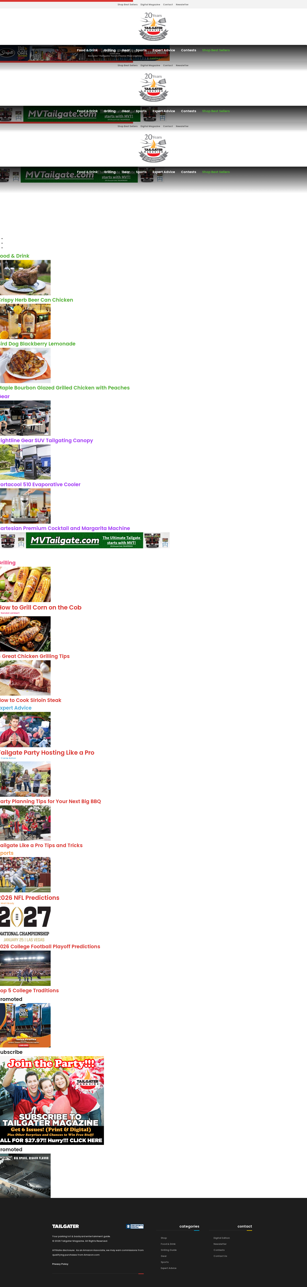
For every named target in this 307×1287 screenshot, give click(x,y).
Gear (126, 50)
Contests (188, 50)
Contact (168, 4)
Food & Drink (87, 50)
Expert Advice (164, 50)
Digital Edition (222, 1238)
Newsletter (182, 4)
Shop (164, 1238)
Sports (141, 50)
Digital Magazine (150, 4)
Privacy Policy (60, 1264)
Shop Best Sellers (128, 4)
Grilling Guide (169, 1250)
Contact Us (220, 1256)
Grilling (110, 50)
